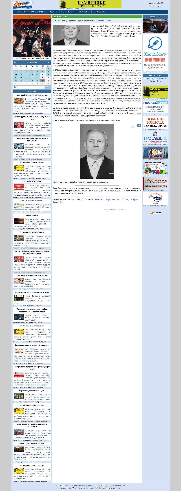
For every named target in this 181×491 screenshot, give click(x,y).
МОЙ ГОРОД (66, 12)
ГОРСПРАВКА (83, 12)
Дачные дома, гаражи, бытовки (32, 444)
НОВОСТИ (21, 12)
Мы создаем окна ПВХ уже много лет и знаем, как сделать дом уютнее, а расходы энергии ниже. (37, 397)
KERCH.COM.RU (76, 193)
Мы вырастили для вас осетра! (32, 232)
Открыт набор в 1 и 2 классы (32, 201)
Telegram (134, 200)
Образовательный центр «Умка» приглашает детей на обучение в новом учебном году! (37, 207)
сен (49, 62)
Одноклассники (112, 200)
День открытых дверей (32, 182)
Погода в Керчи (155, 81)
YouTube (125, 200)
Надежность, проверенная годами (32, 391)
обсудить (112, 209)
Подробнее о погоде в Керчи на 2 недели (158, 79)
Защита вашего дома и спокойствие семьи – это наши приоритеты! (37, 317)
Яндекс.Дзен (58, 202)
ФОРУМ (53, 12)
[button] (59, 151)
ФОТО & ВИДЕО (38, 12)
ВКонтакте (99, 200)
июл (15, 62)
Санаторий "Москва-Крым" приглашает (32, 95)
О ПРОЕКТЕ (99, 12)
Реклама (32, 91)
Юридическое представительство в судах (32, 292)
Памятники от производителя (32, 162)
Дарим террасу (32, 215)
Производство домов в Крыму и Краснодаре (32, 345)
